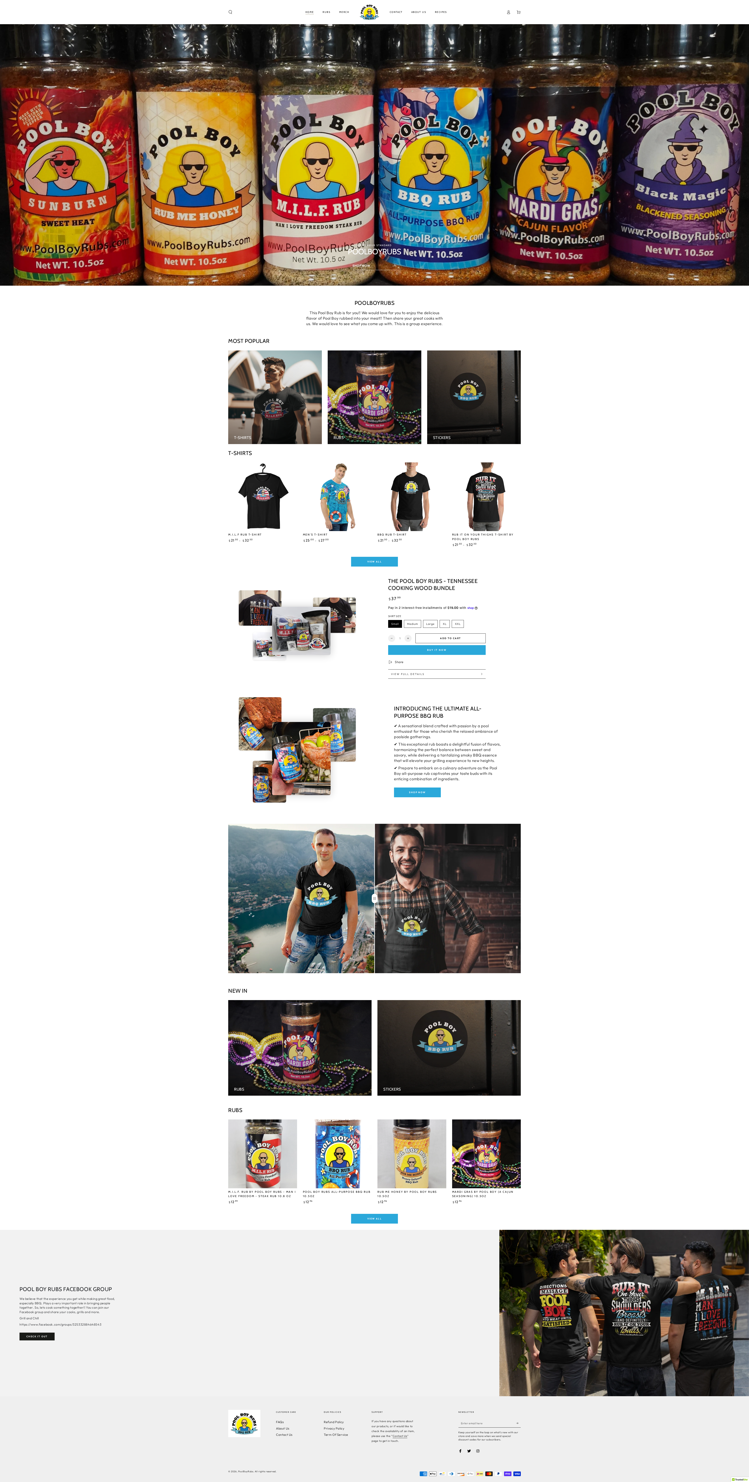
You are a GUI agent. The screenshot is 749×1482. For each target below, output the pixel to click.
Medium (412, 624)
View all (374, 561)
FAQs (280, 1422)
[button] (230, 12)
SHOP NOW (417, 792)
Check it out (37, 1336)
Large (430, 624)
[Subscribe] (518, 1423)
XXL (458, 624)
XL (445, 624)
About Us (282, 1428)
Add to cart (450, 638)
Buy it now (437, 649)
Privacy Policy (334, 1428)
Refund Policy (334, 1422)
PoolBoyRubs (245, 1471)
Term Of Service (336, 1435)
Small (395, 624)
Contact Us (284, 1435)
